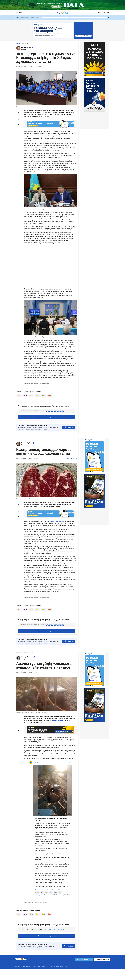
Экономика (25, 43)
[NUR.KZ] (62, 12)
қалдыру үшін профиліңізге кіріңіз (55, 410)
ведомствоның (57, 720)
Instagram (70, 427)
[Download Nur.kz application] (62, 5)
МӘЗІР (20, 12)
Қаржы (18, 43)
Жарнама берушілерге (102, 959)
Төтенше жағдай (29, 653)
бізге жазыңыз (44, 383)
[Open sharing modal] (18, 124)
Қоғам (18, 439)
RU (99, 12)
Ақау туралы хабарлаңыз (83, 959)
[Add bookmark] (18, 130)
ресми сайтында (56, 521)
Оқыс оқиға (19, 653)
